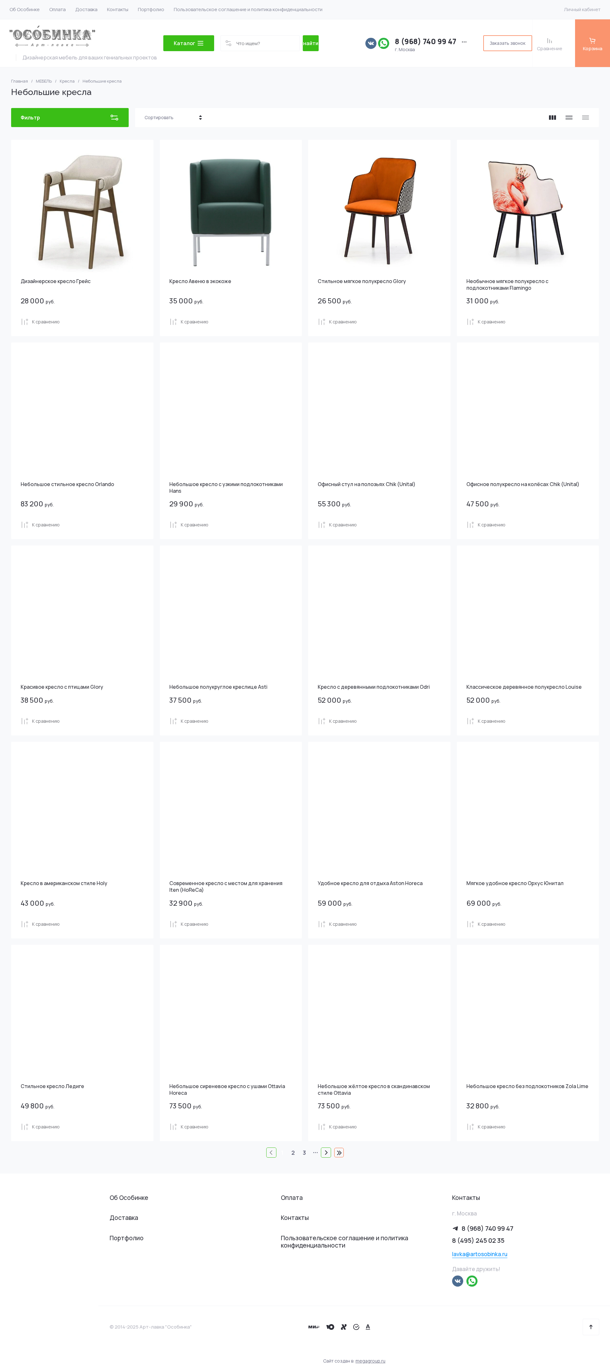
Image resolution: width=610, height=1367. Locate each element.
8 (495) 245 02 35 (478, 1240)
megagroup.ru (370, 1361)
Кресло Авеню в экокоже (200, 281)
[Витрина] (552, 117)
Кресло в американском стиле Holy (64, 883)
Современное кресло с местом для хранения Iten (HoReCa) (225, 886)
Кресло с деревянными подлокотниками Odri (374, 686)
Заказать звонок (507, 43)
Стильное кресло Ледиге (52, 1086)
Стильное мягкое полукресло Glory (362, 281)
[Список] (569, 117)
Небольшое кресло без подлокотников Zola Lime (527, 1086)
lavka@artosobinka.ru (479, 1254)
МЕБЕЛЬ (44, 81)
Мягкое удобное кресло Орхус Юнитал (515, 883)
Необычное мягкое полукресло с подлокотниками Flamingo (507, 284)
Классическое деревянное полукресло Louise (524, 686)
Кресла (67, 81)
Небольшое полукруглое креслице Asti (218, 686)
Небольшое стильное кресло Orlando (67, 484)
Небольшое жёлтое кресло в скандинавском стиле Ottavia (374, 1089)
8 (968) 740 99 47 (425, 41)
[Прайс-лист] (585, 117)
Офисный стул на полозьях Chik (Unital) (367, 484)
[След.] (326, 1152)
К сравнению (46, 322)
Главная (19, 81)
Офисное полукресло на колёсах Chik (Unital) (523, 484)
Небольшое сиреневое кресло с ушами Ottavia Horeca (227, 1089)
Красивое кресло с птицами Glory (62, 686)
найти (310, 43)
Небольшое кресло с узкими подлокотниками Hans (226, 487)
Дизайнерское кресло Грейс (56, 281)
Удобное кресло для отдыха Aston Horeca (370, 883)
